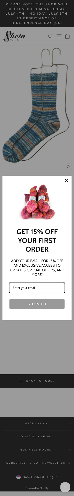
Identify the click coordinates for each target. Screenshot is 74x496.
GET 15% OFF (37, 304)
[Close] (67, 181)
